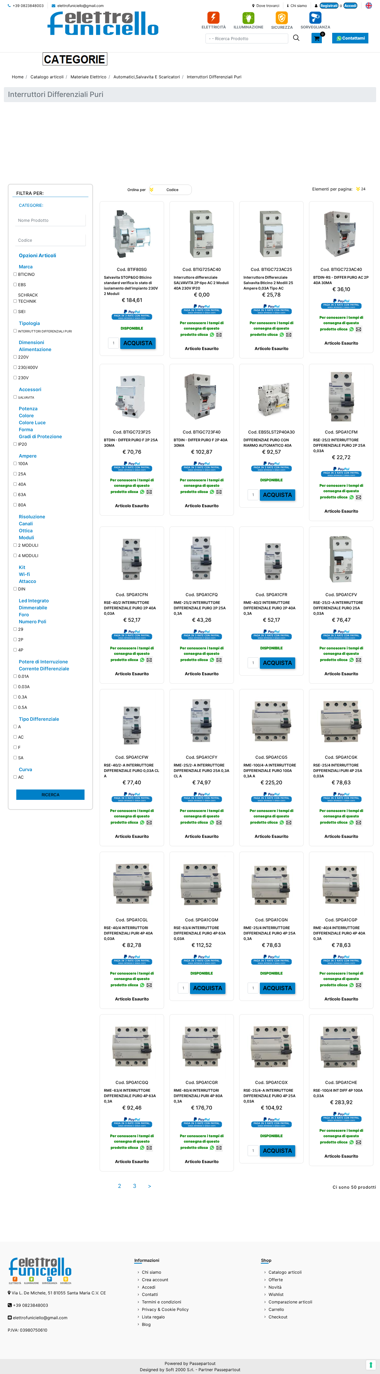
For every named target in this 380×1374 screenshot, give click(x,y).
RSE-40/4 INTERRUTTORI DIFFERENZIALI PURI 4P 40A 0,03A (128, 933)
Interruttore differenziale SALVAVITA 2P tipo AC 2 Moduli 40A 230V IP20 (201, 282)
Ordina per (136, 189)
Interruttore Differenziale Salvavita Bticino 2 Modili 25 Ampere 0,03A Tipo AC (268, 282)
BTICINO (26, 274)
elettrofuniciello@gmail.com (80, 5)
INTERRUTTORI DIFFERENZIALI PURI (45, 331)
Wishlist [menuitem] (276, 1294)
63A (22, 494)
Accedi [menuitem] (148, 1287)
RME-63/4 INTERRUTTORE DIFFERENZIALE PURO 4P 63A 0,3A (130, 1095)
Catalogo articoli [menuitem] (285, 1272)
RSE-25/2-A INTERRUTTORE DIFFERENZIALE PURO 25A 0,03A (338, 608)
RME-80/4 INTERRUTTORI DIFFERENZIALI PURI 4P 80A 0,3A (198, 1095)
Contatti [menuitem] (150, 1294)
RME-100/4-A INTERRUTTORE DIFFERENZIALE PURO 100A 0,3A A (270, 770)
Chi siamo (298, 5)
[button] (296, 38)
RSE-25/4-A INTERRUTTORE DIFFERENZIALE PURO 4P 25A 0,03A (269, 1095)
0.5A (22, 707)
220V (23, 357)
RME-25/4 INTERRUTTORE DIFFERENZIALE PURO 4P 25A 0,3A (269, 933)
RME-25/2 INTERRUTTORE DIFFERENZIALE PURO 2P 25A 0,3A (200, 608)
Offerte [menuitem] (276, 1279)
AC (21, 737)
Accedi (350, 5)
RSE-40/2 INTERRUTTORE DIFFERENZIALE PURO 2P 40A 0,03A (130, 608)
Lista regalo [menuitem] (153, 1316)
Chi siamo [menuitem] (151, 1272)
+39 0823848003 (28, 5)
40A (22, 484)
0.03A (24, 686)
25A (22, 473)
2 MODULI (28, 545)
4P (20, 649)
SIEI (21, 311)
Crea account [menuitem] (155, 1279)
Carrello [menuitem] (276, 1309)
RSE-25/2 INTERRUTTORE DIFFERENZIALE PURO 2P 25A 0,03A (339, 445)
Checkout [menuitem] (278, 1316)
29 (20, 629)
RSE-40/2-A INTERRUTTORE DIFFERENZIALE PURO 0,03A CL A (131, 770)
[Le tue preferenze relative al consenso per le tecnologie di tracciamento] (371, 1365)
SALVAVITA (26, 397)
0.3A (22, 697)
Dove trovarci (267, 5)
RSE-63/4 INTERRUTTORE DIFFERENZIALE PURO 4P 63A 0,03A (200, 933)
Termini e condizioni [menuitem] (161, 1301)
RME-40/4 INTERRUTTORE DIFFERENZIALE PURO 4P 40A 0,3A (339, 933)
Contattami (353, 38)
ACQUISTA (138, 343)
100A (23, 463)
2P (20, 639)
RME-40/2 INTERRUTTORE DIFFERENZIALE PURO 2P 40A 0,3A (269, 608)
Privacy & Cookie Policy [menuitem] (165, 1309)
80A (22, 504)
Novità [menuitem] (275, 1287)
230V (23, 377)
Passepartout (202, 1363)
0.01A (23, 676)
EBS (22, 284)
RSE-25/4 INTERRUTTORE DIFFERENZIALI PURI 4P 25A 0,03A (337, 770)
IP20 (22, 444)
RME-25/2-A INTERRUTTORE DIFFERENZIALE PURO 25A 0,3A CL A (201, 770)
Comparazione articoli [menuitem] (290, 1301)
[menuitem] (368, 5)
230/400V (28, 367)
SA (21, 757)
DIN (21, 588)
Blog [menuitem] (146, 1324)
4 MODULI (28, 555)
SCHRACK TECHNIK (28, 298)
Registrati (329, 5)
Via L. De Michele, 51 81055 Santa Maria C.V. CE (59, 1292)
